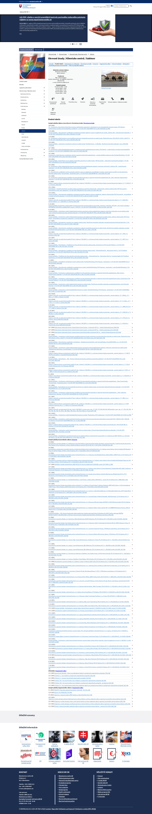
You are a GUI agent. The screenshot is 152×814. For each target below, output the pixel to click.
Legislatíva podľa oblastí (25, 88)
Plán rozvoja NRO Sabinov (76, 65)
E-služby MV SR (102, 780)
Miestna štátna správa (104, 790)
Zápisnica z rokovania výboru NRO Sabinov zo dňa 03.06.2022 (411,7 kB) (73, 695)
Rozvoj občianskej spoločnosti (68, 799)
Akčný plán (126, 64)
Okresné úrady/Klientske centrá (68, 780)
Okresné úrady (38, 49)
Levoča (23, 118)
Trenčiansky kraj (24, 149)
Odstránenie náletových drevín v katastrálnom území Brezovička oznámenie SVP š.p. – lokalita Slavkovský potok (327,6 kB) (88, 332)
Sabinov (23, 131)
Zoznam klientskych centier (26, 159)
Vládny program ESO (104, 792)
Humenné (24, 112)
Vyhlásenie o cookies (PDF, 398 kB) (85, 809)
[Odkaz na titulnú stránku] (27, 6)
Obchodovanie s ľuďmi (104, 785)
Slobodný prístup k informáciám (58, 65)
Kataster (95, 64)
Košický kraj (23, 100)
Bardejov (24, 109)
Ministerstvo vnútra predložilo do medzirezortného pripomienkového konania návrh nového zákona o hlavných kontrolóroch (52, 18)
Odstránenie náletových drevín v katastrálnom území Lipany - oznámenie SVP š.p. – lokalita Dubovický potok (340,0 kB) (87, 327)
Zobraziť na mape (106, 88)
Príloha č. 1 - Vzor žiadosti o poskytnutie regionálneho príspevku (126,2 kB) (75, 675)
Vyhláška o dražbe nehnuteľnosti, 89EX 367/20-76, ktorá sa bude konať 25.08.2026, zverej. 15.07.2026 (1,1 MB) (84, 464)
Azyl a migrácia (63, 787)
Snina (23, 134)
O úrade (51, 64)
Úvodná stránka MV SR (26, 49)
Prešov (23, 128)
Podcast (100, 776)
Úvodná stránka (23, 81)
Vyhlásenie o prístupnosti (67, 809)
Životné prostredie (86, 64)
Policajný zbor (63, 785)
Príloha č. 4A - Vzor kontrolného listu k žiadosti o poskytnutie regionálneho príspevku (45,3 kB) (80, 680)
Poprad (23, 124)
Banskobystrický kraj (25, 94)
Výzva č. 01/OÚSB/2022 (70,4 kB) (63, 692)
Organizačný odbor (105, 64)
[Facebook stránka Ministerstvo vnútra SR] (112, 6)
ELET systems (47, 809)
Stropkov (24, 140)
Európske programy (65, 783)
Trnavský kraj (24, 152)
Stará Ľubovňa (25, 137)
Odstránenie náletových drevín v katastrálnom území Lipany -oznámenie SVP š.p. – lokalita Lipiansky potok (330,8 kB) (86, 330)
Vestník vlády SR (103, 783)
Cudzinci (100, 787)
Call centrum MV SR (103, 794)
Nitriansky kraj (24, 103)
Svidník (23, 143)
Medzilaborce (25, 121)
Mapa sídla (55, 809)
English (108, 5)
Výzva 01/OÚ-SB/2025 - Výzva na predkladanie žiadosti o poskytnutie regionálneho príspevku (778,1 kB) (82, 673)
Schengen (62, 796)
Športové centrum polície (66, 801)
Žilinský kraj (23, 155)
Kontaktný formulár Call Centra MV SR (30, 799)
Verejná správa (63, 790)
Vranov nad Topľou (26, 146)
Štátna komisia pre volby (66, 778)
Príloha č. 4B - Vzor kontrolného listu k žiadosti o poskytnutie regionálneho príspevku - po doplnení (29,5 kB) (84, 683)
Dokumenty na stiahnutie (72, 64)
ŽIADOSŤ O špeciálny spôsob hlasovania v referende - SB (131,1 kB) (72, 690)
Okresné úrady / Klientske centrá (27, 91)
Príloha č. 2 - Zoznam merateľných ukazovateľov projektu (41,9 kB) (73, 678)
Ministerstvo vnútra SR (66, 776)
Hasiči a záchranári (64, 792)
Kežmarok (24, 115)
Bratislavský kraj (24, 97)
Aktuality (21, 84)
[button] (24, 11)
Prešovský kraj (24, 106)
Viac (20, 33)
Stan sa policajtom (103, 778)
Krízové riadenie (116, 64)
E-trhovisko (101, 796)
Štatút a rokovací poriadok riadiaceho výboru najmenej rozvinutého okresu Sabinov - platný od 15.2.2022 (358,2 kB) (85, 706)
